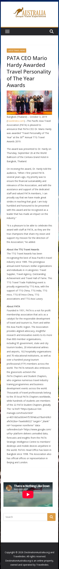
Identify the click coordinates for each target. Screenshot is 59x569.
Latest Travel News (16, 50)
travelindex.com (15, 120)
